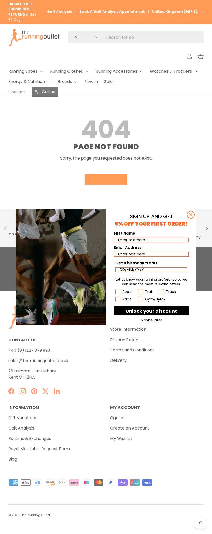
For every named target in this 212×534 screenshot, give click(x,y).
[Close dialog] (190, 214)
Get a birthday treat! (136, 263)
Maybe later (151, 320)
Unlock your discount (151, 311)
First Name (124, 233)
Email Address (127, 247)
